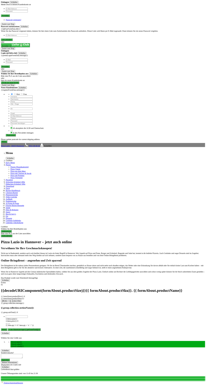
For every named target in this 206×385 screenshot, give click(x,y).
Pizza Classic (15, 169)
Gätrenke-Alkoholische (14, 223)
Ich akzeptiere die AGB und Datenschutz (28, 128)
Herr (18, 94)
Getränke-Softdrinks (13, 221)
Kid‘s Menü (10, 163)
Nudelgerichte (11, 201)
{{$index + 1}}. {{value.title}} (11, 301)
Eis (7, 216)
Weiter (4, 329)
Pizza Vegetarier (16, 178)
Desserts (9, 218)
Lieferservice (6, 231)
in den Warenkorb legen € (24, 329)
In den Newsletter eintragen (23, 133)
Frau (25, 94)
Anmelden (5, 16)
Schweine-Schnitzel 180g (15, 182)
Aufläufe (9, 199)
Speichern (5, 360)
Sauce (8, 212)
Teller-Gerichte (11, 197)
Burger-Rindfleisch (13, 191)
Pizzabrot (9, 180)
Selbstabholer (6, 236)
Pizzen (8, 165)
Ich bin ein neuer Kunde (10, 83)
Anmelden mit (7, 46)
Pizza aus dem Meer (18, 171)
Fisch (8, 188)
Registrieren (11, 135)
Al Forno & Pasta (12, 203)
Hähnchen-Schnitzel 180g (15, 184)
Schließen (13, 2)
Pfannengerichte (12, 195)
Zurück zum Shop (8, 24)
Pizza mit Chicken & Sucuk (20, 173)
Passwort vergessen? (13, 20)
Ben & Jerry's (11, 214)
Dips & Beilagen (12, 210)
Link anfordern (7, 40)
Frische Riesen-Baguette (15, 206)
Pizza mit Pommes (17, 176)
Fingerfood (10, 186)
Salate (8, 208)
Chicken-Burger (12, 193)
